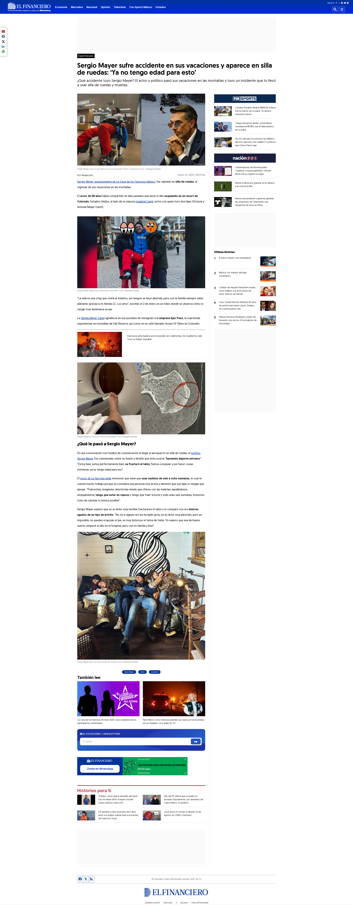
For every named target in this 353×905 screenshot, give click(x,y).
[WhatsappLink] (132, 766)
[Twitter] (339, 3)
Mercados (77, 7)
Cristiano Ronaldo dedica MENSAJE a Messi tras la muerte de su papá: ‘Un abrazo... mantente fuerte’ (255, 111)
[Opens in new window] (223, 111)
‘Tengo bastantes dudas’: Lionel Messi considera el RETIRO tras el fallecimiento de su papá (254, 126)
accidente (154, 672)
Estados (161, 7)
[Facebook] (336, 3)
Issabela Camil (144, 201)
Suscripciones (182, 903)
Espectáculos (85, 56)
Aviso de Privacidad (199, 903)
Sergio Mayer (129, 672)
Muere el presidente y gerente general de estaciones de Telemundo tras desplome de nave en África (254, 202)
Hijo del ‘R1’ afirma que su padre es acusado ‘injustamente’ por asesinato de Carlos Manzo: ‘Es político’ (183, 799)
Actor (143, 672)
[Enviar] (196, 741)
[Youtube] (345, 3)
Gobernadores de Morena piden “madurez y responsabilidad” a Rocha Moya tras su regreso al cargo (253, 170)
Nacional (91, 7)
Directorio (168, 903)
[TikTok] (348, 3)
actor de (95, 478)
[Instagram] (342, 3)
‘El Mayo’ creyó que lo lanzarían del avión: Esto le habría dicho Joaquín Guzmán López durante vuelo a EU (118, 799)
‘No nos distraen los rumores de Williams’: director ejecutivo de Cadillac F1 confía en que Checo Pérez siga (255, 142)
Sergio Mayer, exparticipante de (116, 181)
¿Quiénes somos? (152, 903)
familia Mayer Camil (93, 318)
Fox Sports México (140, 7)
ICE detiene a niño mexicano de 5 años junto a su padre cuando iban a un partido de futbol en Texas (118, 815)
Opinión (105, 7)
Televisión (120, 7)
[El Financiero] (29, 6)
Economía (61, 7)
